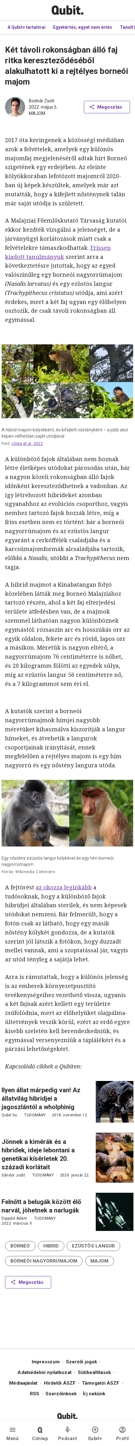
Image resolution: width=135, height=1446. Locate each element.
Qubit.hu (9, 1115)
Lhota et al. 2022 (27, 443)
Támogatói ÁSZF (100, 1383)
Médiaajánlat (23, 1383)
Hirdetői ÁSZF (60, 1383)
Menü (12, 1438)
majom (37, 113)
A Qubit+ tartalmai (27, 27)
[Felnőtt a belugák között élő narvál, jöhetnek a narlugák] (114, 1212)
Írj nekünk (94, 1394)
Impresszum (46, 1362)
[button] (20, 1246)
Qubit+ (95, 1438)
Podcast (67, 1438)
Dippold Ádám (14, 1218)
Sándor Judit (13, 1175)
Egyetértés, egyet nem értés (82, 27)
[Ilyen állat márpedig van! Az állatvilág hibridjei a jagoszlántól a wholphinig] (114, 1102)
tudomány (35, 1115)
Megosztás (109, 107)
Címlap (40, 1438)
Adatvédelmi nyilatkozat (44, 1372)
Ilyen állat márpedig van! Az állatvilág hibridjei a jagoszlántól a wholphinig (41, 1098)
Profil (122, 1438)
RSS (34, 1394)
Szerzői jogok (81, 1362)
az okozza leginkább (64, 887)
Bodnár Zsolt (41, 100)
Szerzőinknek (61, 1394)
